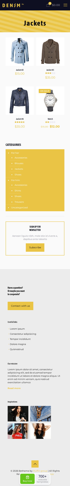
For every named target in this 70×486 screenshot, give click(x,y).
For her (15, 152)
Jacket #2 (20, 70)
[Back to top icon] (35, 464)
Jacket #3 (50, 70)
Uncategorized (19, 207)
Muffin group (40, 470)
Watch (50, 119)
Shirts (18, 190)
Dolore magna (18, 344)
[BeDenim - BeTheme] (13, 5)
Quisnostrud (17, 349)
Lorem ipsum (17, 328)
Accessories (21, 157)
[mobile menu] (65, 5)
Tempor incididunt (20, 339)
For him (15, 180)
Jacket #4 (20, 119)
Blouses (19, 163)
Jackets (19, 169)
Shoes (18, 174)
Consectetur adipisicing (23, 333)
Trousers (19, 201)
